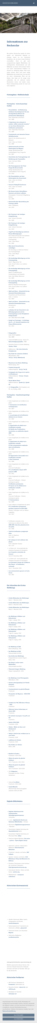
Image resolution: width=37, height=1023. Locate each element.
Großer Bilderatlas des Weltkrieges (19, 598)
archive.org (16, 872)
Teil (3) (11, 378)
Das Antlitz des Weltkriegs (16, 656)
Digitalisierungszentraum (22, 824)
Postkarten (12, 984)
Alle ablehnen (18, 1019)
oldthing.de (12, 989)
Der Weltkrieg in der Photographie (18, 678)
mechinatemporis (14, 923)
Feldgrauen (14, 771)
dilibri (19, 835)
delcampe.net (13, 993)
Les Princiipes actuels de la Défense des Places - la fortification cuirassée (19, 564)
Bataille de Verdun (14, 753)
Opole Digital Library (21, 840)
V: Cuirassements (14, 500)
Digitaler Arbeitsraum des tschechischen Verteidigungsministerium (16, 813)
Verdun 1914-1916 (14, 722)
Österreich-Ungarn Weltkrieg (17, 669)
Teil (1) (11, 357)
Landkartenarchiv (14, 937)
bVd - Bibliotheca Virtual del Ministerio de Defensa (19, 858)
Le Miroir (16, 782)
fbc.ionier (27, 838)
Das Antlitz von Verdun (15, 744)
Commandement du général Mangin (19, 689)
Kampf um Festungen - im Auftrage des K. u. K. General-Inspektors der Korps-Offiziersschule (19, 322)
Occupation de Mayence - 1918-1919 (19, 693)
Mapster (11, 932)
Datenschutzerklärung (9, 1011)
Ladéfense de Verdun (15, 740)
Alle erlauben (18, 1015)
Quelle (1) (22, 382)
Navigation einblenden (10, 3)
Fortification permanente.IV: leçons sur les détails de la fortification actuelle (17, 485)
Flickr (15, 346)
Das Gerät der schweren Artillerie (18, 353)
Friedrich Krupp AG (14, 367)
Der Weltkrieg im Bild (15, 646)
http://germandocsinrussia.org (18, 867)
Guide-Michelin (13, 786)
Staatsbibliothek (13, 831)
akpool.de (22, 987)
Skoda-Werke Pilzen (14, 380)
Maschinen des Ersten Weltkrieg (18, 363)
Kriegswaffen (12, 333)
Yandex (11, 346)
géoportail (24, 928)
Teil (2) (25, 369)
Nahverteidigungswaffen (16, 341)
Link (22, 317)
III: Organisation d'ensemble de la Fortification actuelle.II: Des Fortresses (18, 457)
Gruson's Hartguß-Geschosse (17, 184)
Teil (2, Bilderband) (19, 357)
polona (12, 840)
